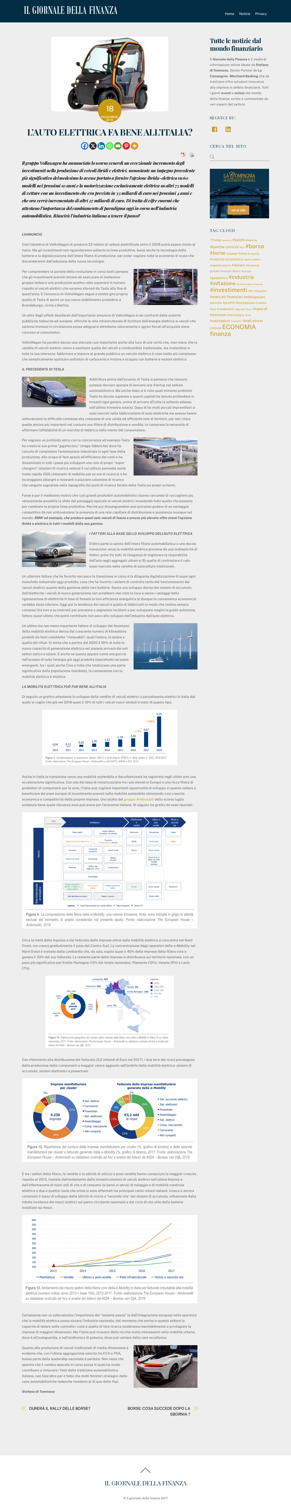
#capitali (232, 253)
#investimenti (228, 289)
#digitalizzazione (220, 265)
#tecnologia (235, 315)
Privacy (261, 14)
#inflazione (222, 283)
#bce (242, 247)
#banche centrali (224, 247)
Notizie (244, 14)
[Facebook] (84, 146)
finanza (220, 333)
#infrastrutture (244, 284)
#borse (217, 253)
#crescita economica (226, 259)
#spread (240, 309)
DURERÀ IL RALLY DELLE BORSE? (59, 1408)
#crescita (253, 253)
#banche (251, 240)
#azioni (238, 240)
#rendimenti (225, 309)
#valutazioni (220, 321)
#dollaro (238, 265)
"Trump (215, 240)
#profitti (229, 303)
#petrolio (216, 303)
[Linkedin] (101, 146)
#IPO (250, 291)
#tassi (249, 309)
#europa (246, 271)
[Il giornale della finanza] (70, 10)
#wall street (253, 321)
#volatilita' (236, 321)
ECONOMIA (239, 327)
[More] (134, 146)
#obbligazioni (254, 297)
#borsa (254, 246)
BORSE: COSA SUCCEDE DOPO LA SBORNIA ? (159, 1411)
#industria (241, 277)
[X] (93, 146)
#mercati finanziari (226, 297)
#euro (236, 271)
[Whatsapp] (109, 146)
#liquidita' (260, 291)
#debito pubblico (252, 259)
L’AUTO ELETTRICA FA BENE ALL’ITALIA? (109, 132)
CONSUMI (215, 328)
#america (227, 240)
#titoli (248, 315)
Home (229, 14)
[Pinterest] (126, 146)
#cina (243, 253)
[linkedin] (229, 129)
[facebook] (216, 129)
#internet (258, 284)
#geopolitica (219, 278)
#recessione (245, 303)
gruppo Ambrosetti (139, 799)
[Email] (118, 146)
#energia (225, 271)
